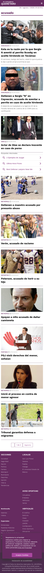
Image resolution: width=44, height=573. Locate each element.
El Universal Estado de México (30, 471)
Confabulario (27, 526)
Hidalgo (25, 467)
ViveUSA (25, 521)
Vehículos (25, 500)
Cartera (3, 469)
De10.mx (25, 515)
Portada (4, 352)
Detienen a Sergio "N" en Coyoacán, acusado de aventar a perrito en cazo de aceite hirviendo (22, 99)
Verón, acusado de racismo (17, 243)
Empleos (25, 498)
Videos (3, 515)
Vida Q (3, 141)
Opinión (4, 480)
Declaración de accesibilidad (22, 560)
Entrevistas (5, 525)
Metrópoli (5, 201)
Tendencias (5, 485)
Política (3, 467)
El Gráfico (26, 513)
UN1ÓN (24, 523)
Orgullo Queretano (7, 530)
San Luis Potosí (28, 459)
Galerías (4, 513)
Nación (3, 464)
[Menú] (41, 3)
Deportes (5, 240)
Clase (24, 518)
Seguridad (4, 461)
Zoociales (5, 46)
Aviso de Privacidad (25, 547)
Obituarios (26, 531)
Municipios (5, 475)
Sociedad (4, 459)
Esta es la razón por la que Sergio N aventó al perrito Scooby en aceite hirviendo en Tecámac (21, 52)
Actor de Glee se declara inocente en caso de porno (21, 147)
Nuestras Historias (7, 528)
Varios (24, 503)
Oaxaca (25, 461)
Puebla (24, 464)
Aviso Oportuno (28, 529)
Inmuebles (26, 495)
